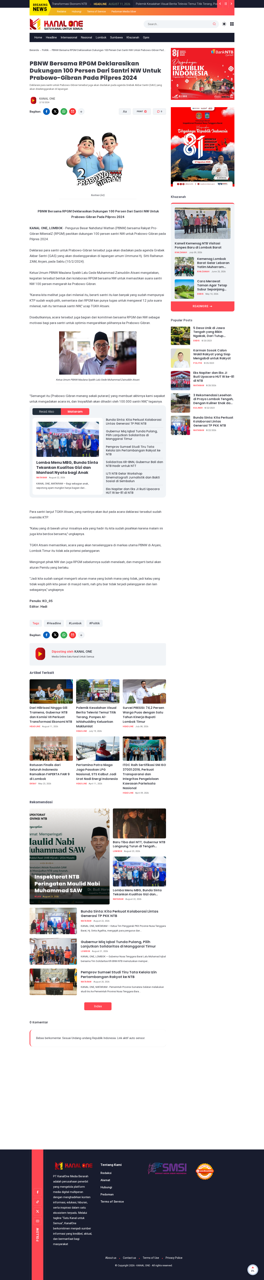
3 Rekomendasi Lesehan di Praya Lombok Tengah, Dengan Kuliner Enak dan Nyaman (213, 399)
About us (110, 1257)
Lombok (101, 37)
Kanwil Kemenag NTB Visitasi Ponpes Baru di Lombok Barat (198, 245)
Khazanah (133, 37)
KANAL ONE (143, 1265)
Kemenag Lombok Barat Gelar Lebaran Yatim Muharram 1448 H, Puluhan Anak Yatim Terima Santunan (213, 263)
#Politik (94, 623)
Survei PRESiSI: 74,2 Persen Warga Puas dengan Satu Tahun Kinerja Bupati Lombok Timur (143, 715)
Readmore (201, 306)
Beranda (34, 50)
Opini (146, 37)
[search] (214, 24)
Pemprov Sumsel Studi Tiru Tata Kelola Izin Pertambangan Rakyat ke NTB (133, 450)
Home (38, 37)
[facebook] (46, 111)
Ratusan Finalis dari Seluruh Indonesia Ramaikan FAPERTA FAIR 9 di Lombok (50, 772)
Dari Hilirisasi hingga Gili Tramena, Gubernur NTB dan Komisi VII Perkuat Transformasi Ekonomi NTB (51, 715)
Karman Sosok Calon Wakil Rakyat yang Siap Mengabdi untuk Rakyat (212, 355)
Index (98, 1006)
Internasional (69, 37)
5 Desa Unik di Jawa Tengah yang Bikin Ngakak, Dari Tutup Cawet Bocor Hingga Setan (209, 332)
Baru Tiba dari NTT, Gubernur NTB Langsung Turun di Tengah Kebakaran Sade (139, 844)
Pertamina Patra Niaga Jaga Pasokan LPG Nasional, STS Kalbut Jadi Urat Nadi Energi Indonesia (97, 772)
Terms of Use (151, 1257)
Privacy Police (174, 1257)
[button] (139, 126)
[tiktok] (37, 1202)
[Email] (72, 111)
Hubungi (76, 11)
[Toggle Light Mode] (224, 24)
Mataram (75, 411)
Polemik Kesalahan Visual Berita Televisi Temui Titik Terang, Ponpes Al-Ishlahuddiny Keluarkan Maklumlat (172, 4)
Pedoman (107, 1194)
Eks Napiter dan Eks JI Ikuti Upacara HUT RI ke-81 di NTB (133, 491)
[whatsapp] (63, 111)
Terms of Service (96, 11)
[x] (55, 111)
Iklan (37, 896)
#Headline (54, 623)
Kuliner (198, 408)
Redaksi (61, 11)
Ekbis (200, 294)
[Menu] (232, 24)
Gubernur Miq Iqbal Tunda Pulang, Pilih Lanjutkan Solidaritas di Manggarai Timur (132, 435)
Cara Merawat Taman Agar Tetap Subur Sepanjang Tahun (212, 285)
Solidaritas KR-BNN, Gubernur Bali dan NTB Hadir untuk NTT (134, 464)
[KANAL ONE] (56, 24)
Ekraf (33, 783)
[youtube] (37, 1221)
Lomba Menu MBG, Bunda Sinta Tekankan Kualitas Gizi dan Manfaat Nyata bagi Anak (67, 467)
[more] (81, 111)
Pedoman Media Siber (124, 11)
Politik (45, 50)
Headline (69, 4)
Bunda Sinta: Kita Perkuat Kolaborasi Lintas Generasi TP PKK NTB (133, 422)
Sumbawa (116, 37)
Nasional (86, 37)
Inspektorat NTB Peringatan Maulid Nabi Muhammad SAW (67, 883)
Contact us (129, 1257)
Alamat (105, 1180)
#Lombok (75, 623)
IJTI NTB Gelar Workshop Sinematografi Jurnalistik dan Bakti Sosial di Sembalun (133, 477)
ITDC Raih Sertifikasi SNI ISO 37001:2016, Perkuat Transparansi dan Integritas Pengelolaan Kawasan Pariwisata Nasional (144, 776)
